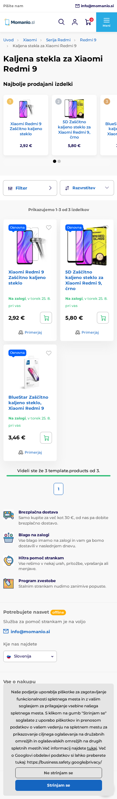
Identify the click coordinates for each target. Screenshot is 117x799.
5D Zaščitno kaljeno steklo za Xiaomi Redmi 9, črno (74, 129)
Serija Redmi (58, 39)
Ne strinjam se (58, 772)
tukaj (92, 748)
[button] (61, 22)
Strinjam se (58, 785)
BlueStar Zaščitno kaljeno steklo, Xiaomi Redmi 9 (28, 402)
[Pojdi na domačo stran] (19, 22)
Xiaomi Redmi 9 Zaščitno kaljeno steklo (26, 128)
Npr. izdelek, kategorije (43, 43)
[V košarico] (46, 317)
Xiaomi (30, 39)
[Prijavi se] (74, 22)
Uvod (8, 39)
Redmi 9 (88, 39)
